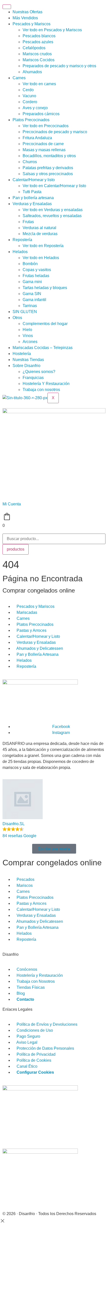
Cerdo (28, 90)
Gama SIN (32, 294)
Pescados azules (38, 42)
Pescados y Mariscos (31, 24)
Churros (30, 162)
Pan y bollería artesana (33, 198)
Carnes (19, 78)
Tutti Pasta (32, 192)
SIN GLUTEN (25, 312)
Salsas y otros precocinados (48, 174)
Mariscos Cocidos (39, 60)
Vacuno (29, 96)
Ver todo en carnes (39, 84)
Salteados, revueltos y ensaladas (52, 216)
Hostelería (22, 353)
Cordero (30, 102)
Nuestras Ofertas (27, 12)
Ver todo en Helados (41, 258)
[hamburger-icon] (7, 6)
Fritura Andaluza (37, 138)
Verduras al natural (39, 228)
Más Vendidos (25, 18)
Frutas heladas (36, 276)
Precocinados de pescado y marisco (55, 132)
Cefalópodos (34, 48)
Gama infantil (34, 300)
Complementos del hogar (45, 324)
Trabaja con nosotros (41, 389)
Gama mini (32, 282)
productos (15, 549)
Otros (17, 318)
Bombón (30, 264)
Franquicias (33, 377)
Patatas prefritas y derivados (48, 168)
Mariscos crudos (37, 54)
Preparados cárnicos (41, 114)
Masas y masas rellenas (44, 150)
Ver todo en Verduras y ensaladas (53, 210)
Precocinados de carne (43, 144)
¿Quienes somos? (39, 371)
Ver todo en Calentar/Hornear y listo (54, 186)
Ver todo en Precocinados (46, 126)
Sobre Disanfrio (26, 365)
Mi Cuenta (12, 504)
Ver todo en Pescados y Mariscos (52, 30)
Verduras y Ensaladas (32, 204)
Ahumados (32, 72)
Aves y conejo (35, 108)
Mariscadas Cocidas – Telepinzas (43, 347)
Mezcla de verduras (40, 234)
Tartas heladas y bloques (45, 288)
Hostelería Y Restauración (46, 383)
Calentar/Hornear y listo (34, 180)
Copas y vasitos (37, 270)
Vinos (28, 335)
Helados (20, 252)
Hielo (27, 329)
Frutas (28, 222)
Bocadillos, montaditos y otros (49, 156)
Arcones (30, 341)
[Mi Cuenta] (9, 493)
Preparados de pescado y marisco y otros (59, 66)
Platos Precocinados (31, 120)
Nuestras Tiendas (28, 359)
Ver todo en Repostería (43, 246)
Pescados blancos (39, 36)
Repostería (22, 240)
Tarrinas (30, 306)
